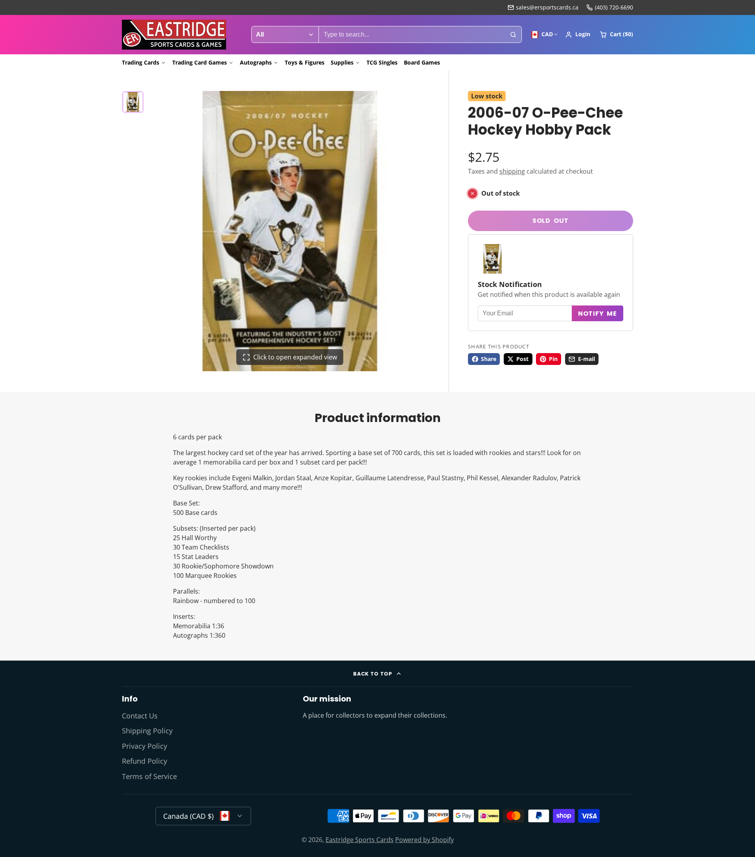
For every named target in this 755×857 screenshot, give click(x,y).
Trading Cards (140, 62)
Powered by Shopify (424, 839)
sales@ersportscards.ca (547, 7)
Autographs (256, 62)
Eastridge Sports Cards (360, 839)
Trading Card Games (199, 62)
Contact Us (140, 715)
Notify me (597, 313)
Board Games (422, 62)
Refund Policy (144, 761)
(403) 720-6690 (614, 7)
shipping (512, 171)
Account (577, 34)
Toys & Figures (304, 62)
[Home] (174, 35)
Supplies (342, 62)
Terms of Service (149, 776)
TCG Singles (382, 62)
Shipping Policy (147, 730)
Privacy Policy (144, 746)
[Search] (513, 34)
